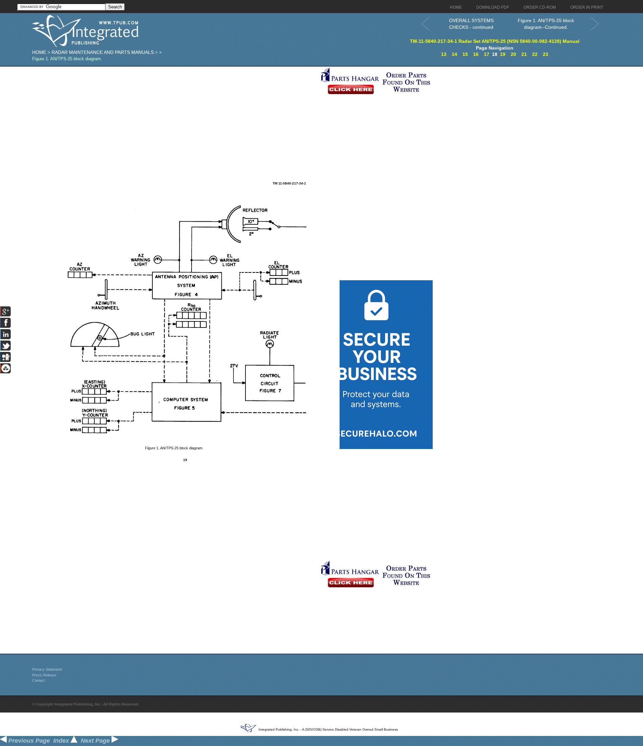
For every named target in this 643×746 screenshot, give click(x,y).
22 (535, 54)
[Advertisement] (174, 113)
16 (476, 54)
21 (524, 54)
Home (39, 52)
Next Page (96, 740)
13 (443, 54)
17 (486, 54)
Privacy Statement (47, 669)
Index (62, 740)
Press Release (44, 675)
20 (513, 54)
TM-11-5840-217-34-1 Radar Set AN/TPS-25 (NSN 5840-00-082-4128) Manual (494, 41)
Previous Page (28, 740)
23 (545, 54)
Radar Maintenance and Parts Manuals (103, 52)
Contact (38, 680)
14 (454, 54)
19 (502, 54)
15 (465, 54)
